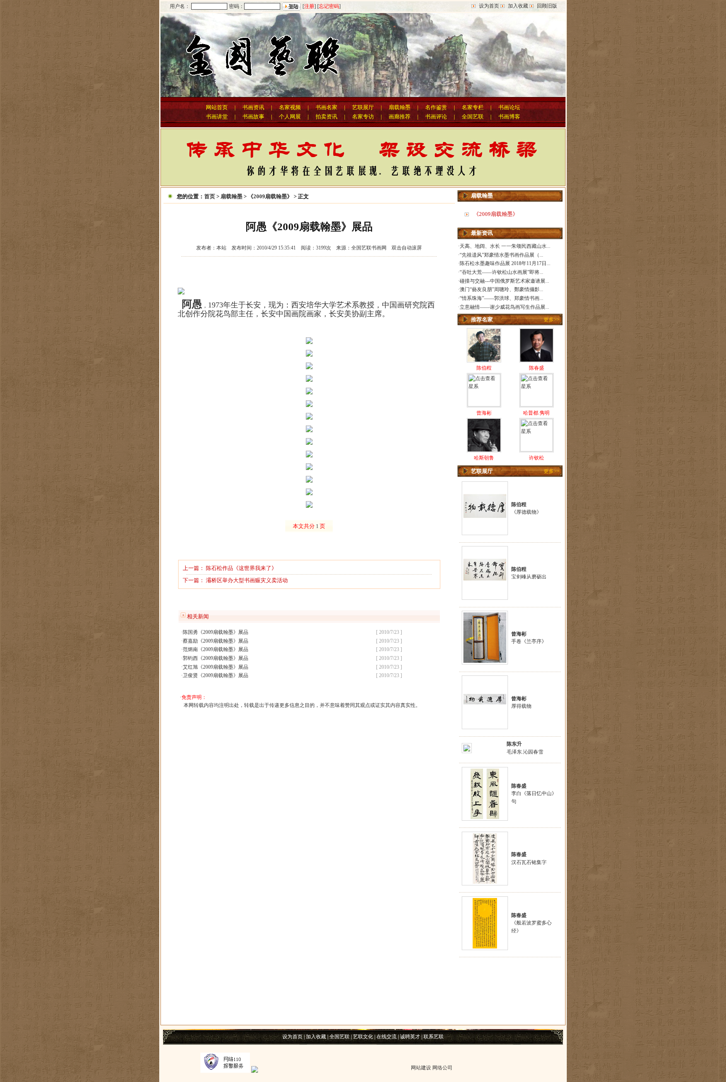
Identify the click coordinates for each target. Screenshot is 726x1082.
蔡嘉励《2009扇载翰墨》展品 (215, 641)
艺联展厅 (363, 107)
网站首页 (217, 107)
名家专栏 (473, 107)
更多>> (552, 320)
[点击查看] (484, 532)
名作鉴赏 (436, 107)
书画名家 (326, 107)
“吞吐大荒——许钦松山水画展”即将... (501, 272)
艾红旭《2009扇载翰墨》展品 (215, 667)
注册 (309, 6)
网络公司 (442, 1068)
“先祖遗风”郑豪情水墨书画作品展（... (501, 255)
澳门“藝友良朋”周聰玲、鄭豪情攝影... (501, 289)
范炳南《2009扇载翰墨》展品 (215, 649)
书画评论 (436, 116)
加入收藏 (518, 6)
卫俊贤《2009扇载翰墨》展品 (215, 675)
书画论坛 (509, 107)
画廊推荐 (399, 116)
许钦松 (536, 458)
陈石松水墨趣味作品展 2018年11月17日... (505, 263)
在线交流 (386, 1037)
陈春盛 (536, 368)
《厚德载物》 (526, 512)
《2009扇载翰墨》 (270, 196)
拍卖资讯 (326, 116)
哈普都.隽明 (536, 413)
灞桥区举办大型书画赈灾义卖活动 (247, 580)
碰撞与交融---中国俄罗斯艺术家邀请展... (504, 281)
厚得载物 (521, 706)
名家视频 (290, 107)
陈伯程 (484, 368)
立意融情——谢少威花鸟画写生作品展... (504, 307)
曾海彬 (484, 413)
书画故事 (253, 116)
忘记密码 (329, 6)
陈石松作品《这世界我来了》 (241, 568)
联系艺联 (434, 1037)
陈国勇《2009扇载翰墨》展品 (215, 632)
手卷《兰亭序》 (529, 641)
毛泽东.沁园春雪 (525, 752)
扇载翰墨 (399, 107)
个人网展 (290, 116)
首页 (209, 196)
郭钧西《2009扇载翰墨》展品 (215, 658)
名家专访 (363, 116)
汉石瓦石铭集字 (529, 862)
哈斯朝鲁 (484, 458)
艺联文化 (363, 1037)
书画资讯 (253, 107)
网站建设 (421, 1068)
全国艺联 (473, 116)
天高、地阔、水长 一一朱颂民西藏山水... (505, 246)
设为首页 (489, 6)
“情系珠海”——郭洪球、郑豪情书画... (501, 298)
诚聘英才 (410, 1037)
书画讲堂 (217, 116)
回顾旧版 (547, 6)
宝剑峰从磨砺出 (529, 577)
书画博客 (509, 116)
